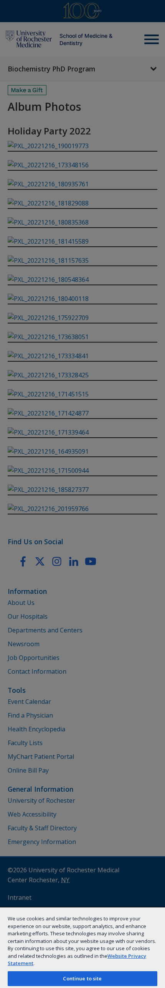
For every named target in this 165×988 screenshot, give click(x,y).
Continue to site (82, 978)
